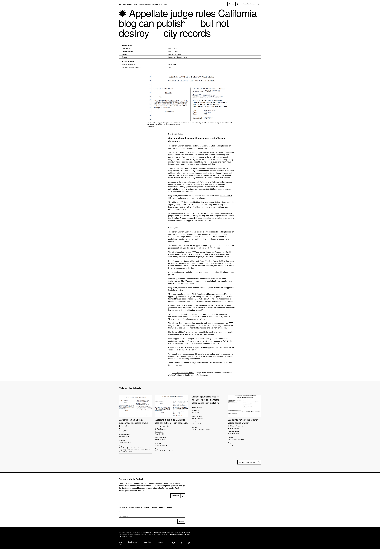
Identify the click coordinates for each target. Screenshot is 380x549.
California (178, 54)
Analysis (155, 4)
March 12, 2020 (173, 51)
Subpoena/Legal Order (237, 426)
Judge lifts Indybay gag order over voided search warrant (244, 421)
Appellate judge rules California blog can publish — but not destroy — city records (171, 422)
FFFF (231, 323)
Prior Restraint (129, 62)
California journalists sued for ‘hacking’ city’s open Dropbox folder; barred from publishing (205, 399)
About (165, 4)
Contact (160, 542)
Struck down (172, 65)
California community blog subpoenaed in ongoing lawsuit (133, 421)
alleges (178, 252)
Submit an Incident (249, 4)
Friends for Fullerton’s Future (177, 57)
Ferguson (172, 325)
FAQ (160, 4)
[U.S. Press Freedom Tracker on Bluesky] (173, 543)
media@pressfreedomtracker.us (131, 490)
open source (186, 532)
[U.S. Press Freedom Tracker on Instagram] (189, 543)
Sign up (181, 521)
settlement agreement (188, 175)
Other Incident (125, 426)
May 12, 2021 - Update (175, 134)
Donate (231, 4)
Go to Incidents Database (247, 462)
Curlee (182, 325)
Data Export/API (133, 542)
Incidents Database (145, 4)
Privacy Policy (147, 542)
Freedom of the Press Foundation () (157, 532)
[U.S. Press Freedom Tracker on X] (181, 543)
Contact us (175, 496)
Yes (169, 67)
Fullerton (171, 54)
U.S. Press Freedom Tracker (128, 4)
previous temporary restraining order (184, 272)
